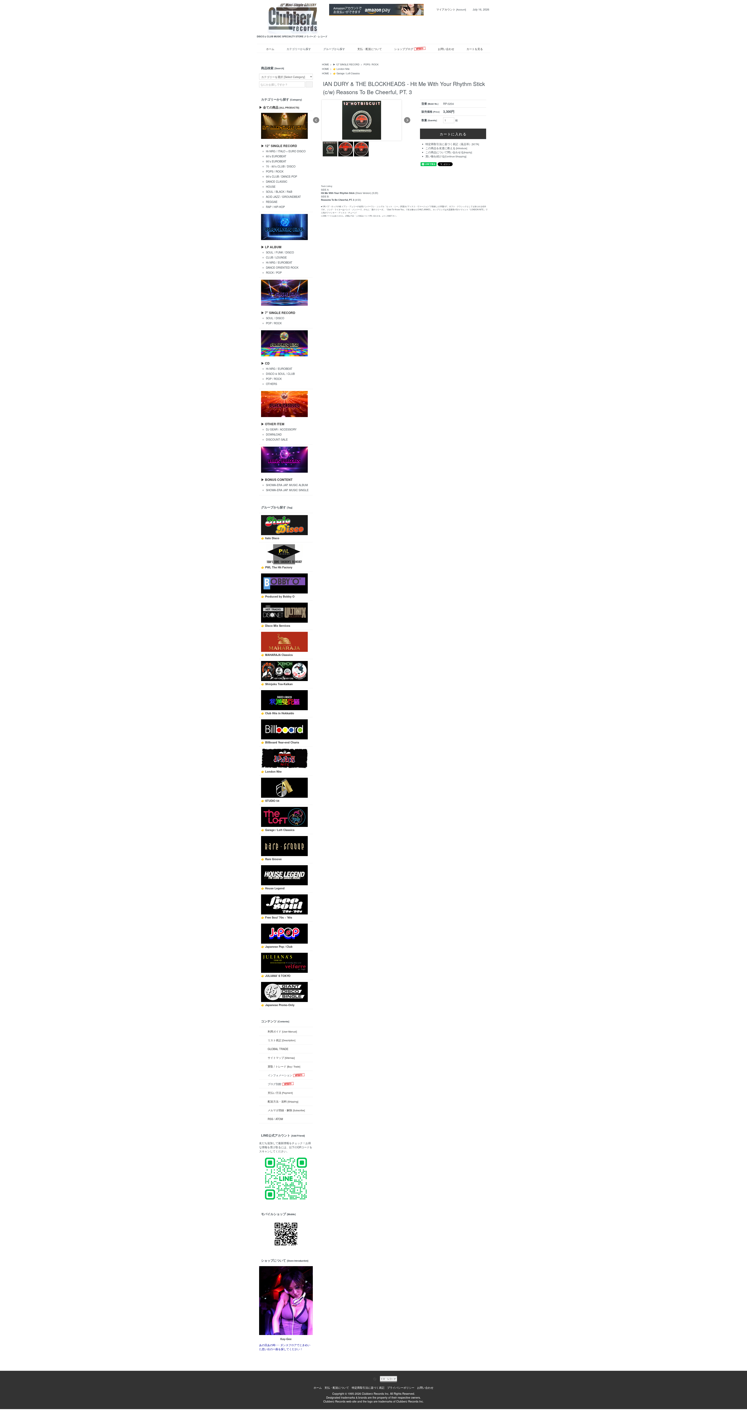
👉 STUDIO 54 (270, 801)
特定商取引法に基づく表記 (368, 1387)
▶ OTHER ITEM (272, 424)
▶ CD (265, 363)
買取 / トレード (284, 1066)
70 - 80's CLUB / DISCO (280, 166)
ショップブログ (404, 49)
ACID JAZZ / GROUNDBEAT (283, 197)
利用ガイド (282, 1031)
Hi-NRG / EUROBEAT (279, 262)
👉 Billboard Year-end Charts (280, 742)
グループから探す (334, 49)
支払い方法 (280, 1093)
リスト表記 (281, 1040)
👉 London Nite (341, 68)
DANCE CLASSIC (276, 181)
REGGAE (271, 202)
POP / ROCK (274, 323)
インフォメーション (280, 1075)
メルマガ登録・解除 (286, 1110)
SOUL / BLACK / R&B (279, 192)
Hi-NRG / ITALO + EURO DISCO (286, 151)
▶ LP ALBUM (271, 247)
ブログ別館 (274, 1084)
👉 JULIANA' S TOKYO (275, 976)
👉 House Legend (273, 888)
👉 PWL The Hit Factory (276, 567)
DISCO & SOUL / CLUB (280, 374)
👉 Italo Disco (270, 538)
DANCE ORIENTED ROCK (282, 267)
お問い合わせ (446, 49)
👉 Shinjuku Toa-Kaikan (277, 684)
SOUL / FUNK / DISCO (280, 252)
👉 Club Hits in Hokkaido (277, 713)
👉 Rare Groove (271, 859)
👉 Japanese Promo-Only (278, 1005)
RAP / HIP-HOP (275, 207)
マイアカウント (445, 9)
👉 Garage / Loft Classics (346, 73)
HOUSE (270, 186)
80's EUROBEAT (276, 156)
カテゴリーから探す (299, 49)
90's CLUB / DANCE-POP (281, 176)
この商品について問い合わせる (444, 152)
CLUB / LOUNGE (276, 257)
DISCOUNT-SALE (277, 439)
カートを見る (474, 49)
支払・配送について (369, 49)
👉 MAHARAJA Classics (277, 655)
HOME (325, 64)
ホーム (270, 49)
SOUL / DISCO (275, 318)
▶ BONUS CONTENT (277, 479)
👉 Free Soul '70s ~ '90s (276, 917)
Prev (316, 120)
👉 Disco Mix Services (275, 626)
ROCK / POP (274, 272)
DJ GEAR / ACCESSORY (281, 429)
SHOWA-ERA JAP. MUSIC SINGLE (287, 490)
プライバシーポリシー (400, 1387)
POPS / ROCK (371, 64)
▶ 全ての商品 (279, 107)
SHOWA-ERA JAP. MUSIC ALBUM (287, 485)
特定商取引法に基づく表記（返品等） (448, 144)
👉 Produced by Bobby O (278, 596)
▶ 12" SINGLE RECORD (346, 64)
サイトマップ (281, 1058)
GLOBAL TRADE (278, 1049)
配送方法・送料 (283, 1101)
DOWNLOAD (274, 434)
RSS (270, 1119)
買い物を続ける (435, 156)
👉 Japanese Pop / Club (277, 946)
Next (407, 120)
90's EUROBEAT (276, 161)
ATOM (279, 1119)
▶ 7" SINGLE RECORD (278, 312)
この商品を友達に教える (440, 148)
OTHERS (271, 384)
